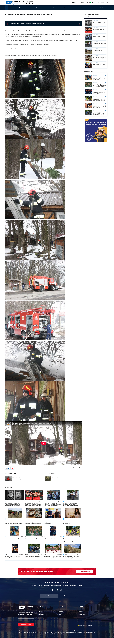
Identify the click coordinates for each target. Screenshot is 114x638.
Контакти (81, 616)
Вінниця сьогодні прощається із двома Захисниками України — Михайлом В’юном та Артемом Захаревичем (12, 504)
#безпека (28, 23)
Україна (12, 7)
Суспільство (56, 7)
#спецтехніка (40, 23)
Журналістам (82, 614)
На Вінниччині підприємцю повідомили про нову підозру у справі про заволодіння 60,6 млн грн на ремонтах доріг (71, 540)
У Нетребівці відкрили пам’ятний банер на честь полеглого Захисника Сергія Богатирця (33, 557)
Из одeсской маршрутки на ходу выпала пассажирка (59, 478)
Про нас (81, 611)
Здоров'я (83, 7)
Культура (66, 7)
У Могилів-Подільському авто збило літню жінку (19, 478)
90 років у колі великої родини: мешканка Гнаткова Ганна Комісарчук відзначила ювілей (70, 504)
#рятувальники (15, 23)
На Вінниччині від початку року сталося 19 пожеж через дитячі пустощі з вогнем (12, 557)
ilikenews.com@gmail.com (25, 614)
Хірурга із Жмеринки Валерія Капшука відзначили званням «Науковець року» (51, 522)
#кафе (34, 23)
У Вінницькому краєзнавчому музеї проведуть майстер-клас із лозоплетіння (71, 522)
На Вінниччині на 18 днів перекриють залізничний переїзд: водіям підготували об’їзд (52, 557)
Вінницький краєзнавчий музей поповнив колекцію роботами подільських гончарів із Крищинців (33, 522)
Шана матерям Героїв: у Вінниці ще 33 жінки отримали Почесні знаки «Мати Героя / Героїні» (33, 540)
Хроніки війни (103, 7)
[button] (7, 24)
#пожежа (23, 23)
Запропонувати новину (26, 619)
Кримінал (93, 7)
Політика (37, 7)
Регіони (21, 7)
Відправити (66, 595)
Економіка (46, 7)
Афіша (80, 609)
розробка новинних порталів (87, 625)
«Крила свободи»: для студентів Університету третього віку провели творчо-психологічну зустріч (52, 504)
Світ (29, 7)
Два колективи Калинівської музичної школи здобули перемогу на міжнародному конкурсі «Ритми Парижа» (33, 504)
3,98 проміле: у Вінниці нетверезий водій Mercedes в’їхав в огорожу (52, 539)
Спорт (75, 7)
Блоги (60, 609)
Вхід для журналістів (26, 624)
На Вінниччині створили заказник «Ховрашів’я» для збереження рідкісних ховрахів (71, 557)
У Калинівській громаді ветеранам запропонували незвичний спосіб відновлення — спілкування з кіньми (13, 522)
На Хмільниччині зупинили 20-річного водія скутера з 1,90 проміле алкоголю (13, 540)
